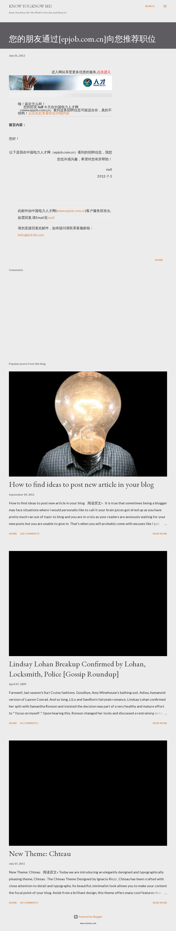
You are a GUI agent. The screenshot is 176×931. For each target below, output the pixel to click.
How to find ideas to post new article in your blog (81, 484)
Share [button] (159, 259)
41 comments (29, 723)
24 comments (29, 902)
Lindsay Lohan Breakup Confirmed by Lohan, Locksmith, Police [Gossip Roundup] (77, 669)
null (51, 217)
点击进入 (104, 72)
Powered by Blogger (90, 916)
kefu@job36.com (31, 235)
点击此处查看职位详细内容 (48, 113)
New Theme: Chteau (40, 853)
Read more (160, 533)
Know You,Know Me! (30, 6)
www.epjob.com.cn (71, 211)
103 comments (29, 533)
